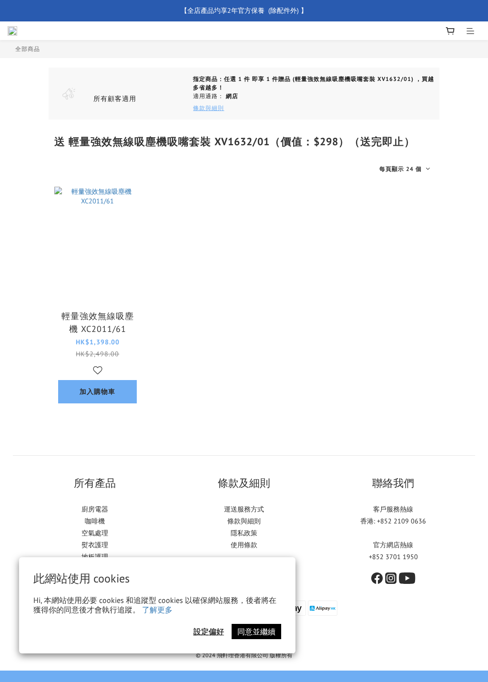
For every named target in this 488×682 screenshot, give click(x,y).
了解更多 (157, 609)
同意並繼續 (256, 631)
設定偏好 (208, 631)
